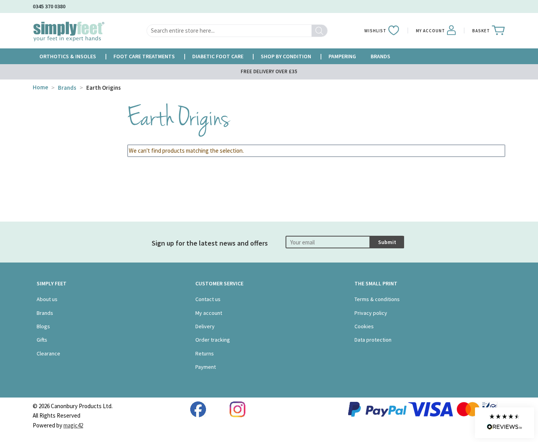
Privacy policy (370, 312)
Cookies (364, 326)
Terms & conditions (377, 299)
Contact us (208, 299)
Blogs (43, 326)
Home (40, 87)
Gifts (42, 339)
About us (47, 299)
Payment (205, 366)
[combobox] (237, 30)
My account (208, 312)
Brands (67, 87)
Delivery (205, 326)
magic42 (73, 425)
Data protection (372, 339)
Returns (204, 353)
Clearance (48, 353)
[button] (504, 422)
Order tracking (212, 339)
